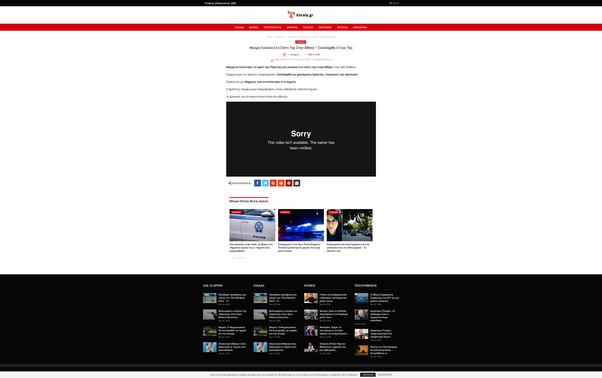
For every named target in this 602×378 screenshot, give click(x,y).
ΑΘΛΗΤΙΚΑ (292, 27)
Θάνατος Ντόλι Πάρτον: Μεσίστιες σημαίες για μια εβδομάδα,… (333, 346)
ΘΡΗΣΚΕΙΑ (342, 27)
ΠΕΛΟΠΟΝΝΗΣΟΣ (272, 27)
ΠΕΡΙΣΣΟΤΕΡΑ (385, 375)
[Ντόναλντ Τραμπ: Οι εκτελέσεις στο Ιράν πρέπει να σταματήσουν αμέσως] (311, 331)
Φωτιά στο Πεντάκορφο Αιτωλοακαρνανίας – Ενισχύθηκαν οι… (383, 350)
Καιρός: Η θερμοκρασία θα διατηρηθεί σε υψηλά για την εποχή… (232, 330)
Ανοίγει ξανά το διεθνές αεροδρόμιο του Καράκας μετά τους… (334, 314)
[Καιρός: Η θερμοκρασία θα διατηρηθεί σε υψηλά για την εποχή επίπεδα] (210, 331)
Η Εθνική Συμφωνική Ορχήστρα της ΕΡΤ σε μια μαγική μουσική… (384, 297)
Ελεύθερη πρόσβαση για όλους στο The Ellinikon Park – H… (232, 297)
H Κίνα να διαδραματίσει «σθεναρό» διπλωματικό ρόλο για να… (333, 297)
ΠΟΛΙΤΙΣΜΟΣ (325, 27)
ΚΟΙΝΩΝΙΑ (300, 42)
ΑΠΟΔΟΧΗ (367, 374)
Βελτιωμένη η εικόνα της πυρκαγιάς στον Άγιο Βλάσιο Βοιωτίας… (233, 314)
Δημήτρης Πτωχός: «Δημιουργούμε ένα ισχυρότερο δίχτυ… (381, 333)
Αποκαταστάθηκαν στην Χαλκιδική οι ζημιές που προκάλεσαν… (232, 346)
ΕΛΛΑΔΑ (239, 27)
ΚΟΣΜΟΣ (253, 27)
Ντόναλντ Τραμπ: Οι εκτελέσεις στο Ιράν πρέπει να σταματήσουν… (334, 330)
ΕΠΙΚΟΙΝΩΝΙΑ (360, 27)
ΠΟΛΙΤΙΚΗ (308, 27)
